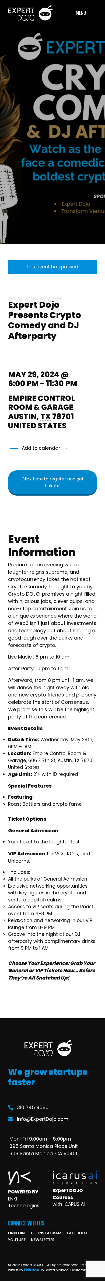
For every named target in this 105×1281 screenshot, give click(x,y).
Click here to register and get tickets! (53, 482)
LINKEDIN (16, 1233)
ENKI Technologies (23, 1202)
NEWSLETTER (43, 1240)
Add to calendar (40, 448)
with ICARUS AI (68, 1204)
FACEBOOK (77, 1233)
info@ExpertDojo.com (42, 1119)
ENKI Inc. (32, 1270)
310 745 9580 (32, 1107)
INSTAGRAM (49, 1233)
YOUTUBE (17, 1240)
